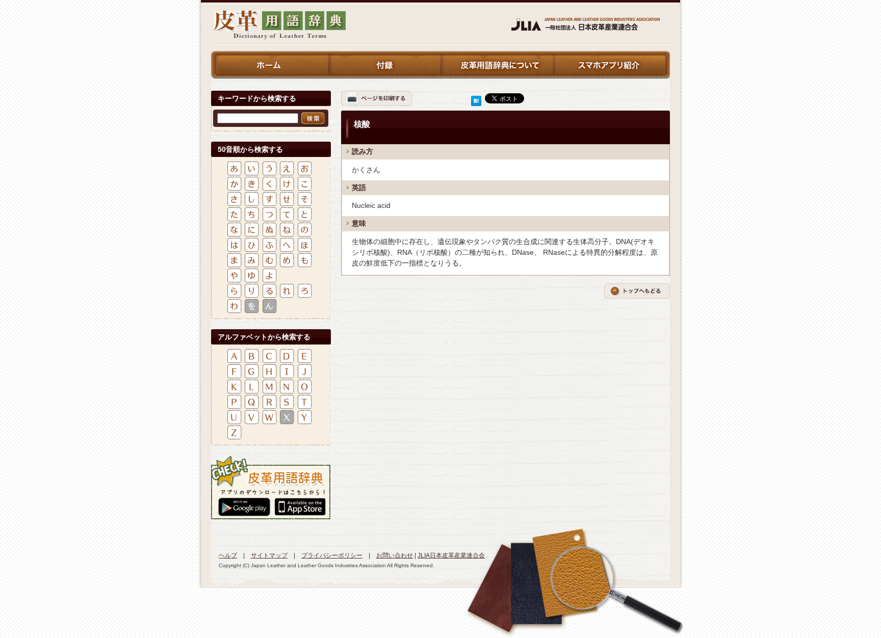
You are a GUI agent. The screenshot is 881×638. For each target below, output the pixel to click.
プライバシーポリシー (331, 555)
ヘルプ (228, 555)
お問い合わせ (394, 555)
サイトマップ (269, 555)
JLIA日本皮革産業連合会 (451, 555)
